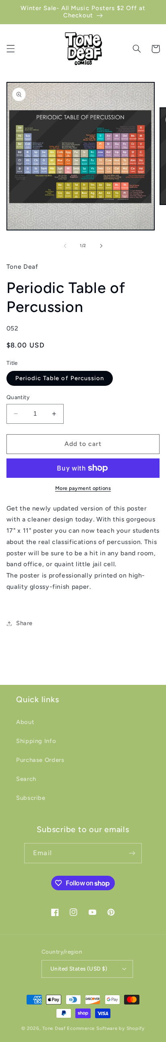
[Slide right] (101, 246)
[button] (10, 49)
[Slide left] (65, 246)
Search (26, 779)
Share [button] (24, 623)
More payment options (83, 488)
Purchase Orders (40, 760)
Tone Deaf (54, 1028)
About (25, 722)
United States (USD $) (79, 968)
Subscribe (31, 797)
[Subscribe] (131, 853)
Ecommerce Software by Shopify (105, 1028)
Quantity (17, 397)
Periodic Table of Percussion (59, 378)
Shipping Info (36, 741)
